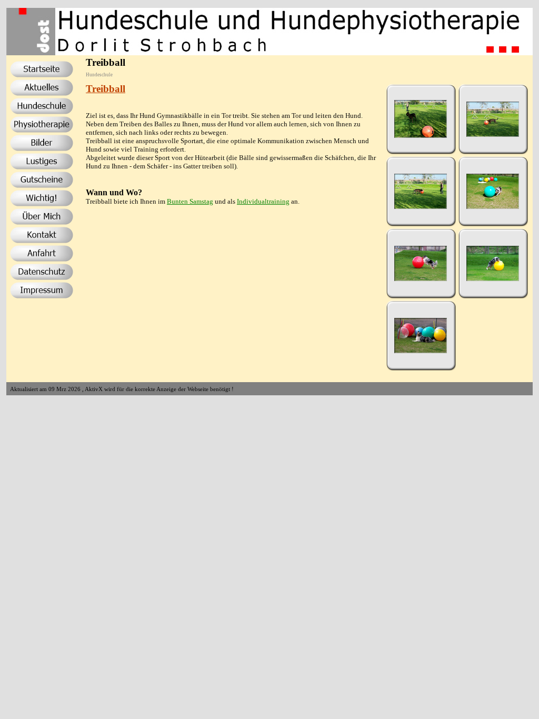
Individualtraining (263, 201)
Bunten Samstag (190, 201)
